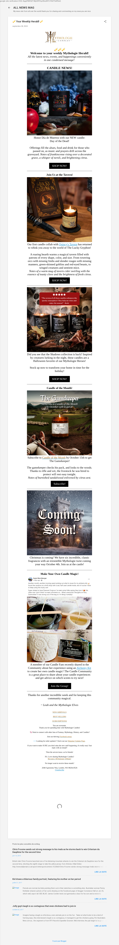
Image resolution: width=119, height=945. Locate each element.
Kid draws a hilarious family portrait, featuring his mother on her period (46, 879)
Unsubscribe (59, 770)
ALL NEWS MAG (23, 7)
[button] (105, 21)
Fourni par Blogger (59, 941)
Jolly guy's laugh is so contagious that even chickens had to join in (44, 906)
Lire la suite (101, 872)
